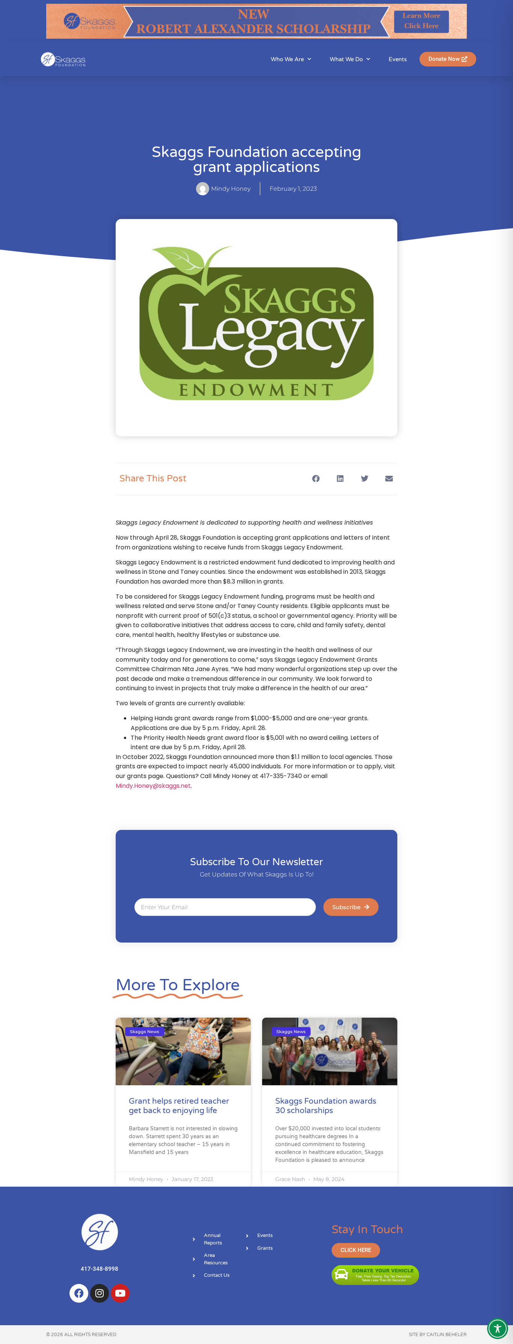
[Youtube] (120, 1293)
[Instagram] (99, 1293)
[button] (315, 479)
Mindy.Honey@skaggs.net (153, 785)
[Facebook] (78, 1293)
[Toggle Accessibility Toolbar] (497, 1328)
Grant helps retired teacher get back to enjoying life (179, 1106)
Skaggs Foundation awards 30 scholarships (325, 1106)
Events (398, 59)
